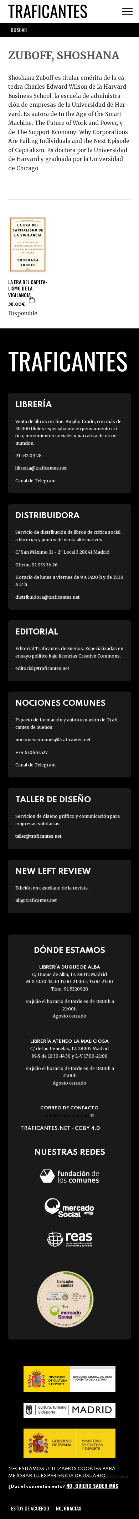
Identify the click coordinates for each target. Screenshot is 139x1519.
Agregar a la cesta (32, 300)
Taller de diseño (53, 800)
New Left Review (53, 871)
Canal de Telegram (35, 480)
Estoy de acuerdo (30, 1508)
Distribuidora (47, 516)
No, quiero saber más (92, 1485)
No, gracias (68, 1508)
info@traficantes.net (69, 1115)
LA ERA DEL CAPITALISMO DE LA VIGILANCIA (27, 288)
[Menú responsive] (127, 11)
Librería (33, 405)
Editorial (36, 632)
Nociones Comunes (60, 703)
